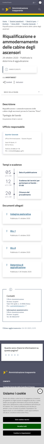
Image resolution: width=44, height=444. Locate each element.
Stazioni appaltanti (17, 21)
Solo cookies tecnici (22, 419)
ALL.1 (13, 231)
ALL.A (13, 248)
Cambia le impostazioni (22, 433)
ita (33, 2)
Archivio (6, 24)
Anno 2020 (15, 24)
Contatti (11, 296)
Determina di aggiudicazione (18, 266)
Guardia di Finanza (7, 2)
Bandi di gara (31, 21)
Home (5, 21)
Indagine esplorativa (20, 214)
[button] (39, 9)
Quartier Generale (29, 24)
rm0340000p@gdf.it (17, 306)
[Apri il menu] (3, 9)
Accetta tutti (22, 426)
